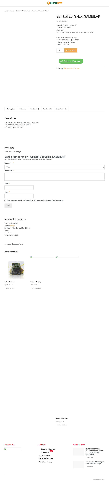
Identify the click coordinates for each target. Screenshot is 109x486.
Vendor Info (47, 109)
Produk (12, 11)
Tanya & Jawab (44, 455)
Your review (9, 170)
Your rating (9, 163)
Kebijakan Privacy (45, 462)
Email (7, 192)
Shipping (22, 109)
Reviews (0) (34, 109)
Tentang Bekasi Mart (48, 449)
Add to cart (70, 50)
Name (7, 183)
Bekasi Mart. (101, 479)
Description (11, 109)
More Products (61, 109)
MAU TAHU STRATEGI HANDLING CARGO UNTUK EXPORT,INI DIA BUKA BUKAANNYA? (94, 452)
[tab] (10, 109)
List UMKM (45, 452)
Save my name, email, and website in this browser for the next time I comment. (35, 200)
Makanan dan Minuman (23, 11)
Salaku (12, 226)
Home (6, 11)
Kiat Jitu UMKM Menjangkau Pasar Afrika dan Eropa (95, 463)
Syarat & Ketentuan (46, 459)
